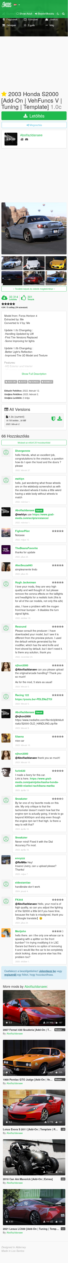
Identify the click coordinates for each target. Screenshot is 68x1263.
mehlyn (19, 478)
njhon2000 (21, 665)
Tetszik (30, 299)
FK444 (19, 899)
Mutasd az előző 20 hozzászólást (34, 442)
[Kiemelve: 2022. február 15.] (4, 94)
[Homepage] (22, 139)
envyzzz (20, 858)
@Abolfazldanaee (26, 669)
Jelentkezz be (47, 971)
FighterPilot (22, 531)
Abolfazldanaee (31, 135)
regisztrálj (10, 974)
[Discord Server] (27, 139)
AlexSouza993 (24, 565)
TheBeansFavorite (26, 548)
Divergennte (22, 450)
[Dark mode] (57, 13)
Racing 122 (22, 695)
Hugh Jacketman (25, 582)
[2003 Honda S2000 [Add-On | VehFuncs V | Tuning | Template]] (34, 228)
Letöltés (36, 115)
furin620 (20, 770)
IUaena (19, 736)
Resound (20, 626)
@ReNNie (21, 862)
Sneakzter (21, 798)
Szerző (39, 510)
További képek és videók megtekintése (34, 288)
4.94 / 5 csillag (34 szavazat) (14, 307)
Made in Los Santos (12, 1251)
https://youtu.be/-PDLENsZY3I (33, 699)
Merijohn (20, 931)
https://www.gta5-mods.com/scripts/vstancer (34, 516)
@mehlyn (21, 514)
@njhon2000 (23, 716)
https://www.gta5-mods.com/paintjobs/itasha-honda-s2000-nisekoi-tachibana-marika (37, 782)
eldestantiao (23, 882)
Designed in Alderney (13, 1247)
